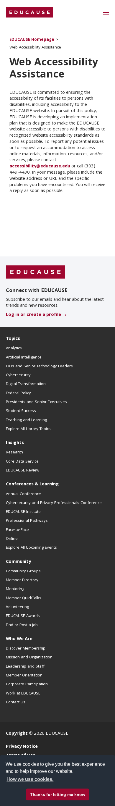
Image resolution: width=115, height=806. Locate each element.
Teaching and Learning (26, 420)
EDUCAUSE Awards (23, 616)
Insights (15, 443)
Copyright (17, 734)
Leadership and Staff (25, 666)
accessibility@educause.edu (39, 166)
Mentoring (15, 589)
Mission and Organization (29, 657)
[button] (106, 12)
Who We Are (19, 639)
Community (18, 562)
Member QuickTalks (23, 598)
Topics (13, 339)
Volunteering (17, 607)
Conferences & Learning (32, 484)
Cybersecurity (18, 375)
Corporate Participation (27, 684)
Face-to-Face (17, 530)
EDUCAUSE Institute (23, 512)
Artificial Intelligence (24, 357)
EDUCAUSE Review (22, 470)
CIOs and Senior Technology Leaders (39, 366)
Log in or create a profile (33, 315)
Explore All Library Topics (28, 429)
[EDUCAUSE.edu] (29, 12)
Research (14, 452)
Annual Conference (23, 494)
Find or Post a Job (22, 625)
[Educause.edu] (35, 272)
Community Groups (23, 571)
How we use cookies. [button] (29, 779)
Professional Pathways (27, 521)
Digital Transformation (26, 384)
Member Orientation (24, 675)
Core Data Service (22, 461)
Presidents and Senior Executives (36, 402)
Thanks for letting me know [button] (57, 794)
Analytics (14, 348)
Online (12, 539)
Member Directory (22, 580)
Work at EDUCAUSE (23, 693)
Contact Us (15, 702)
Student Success (21, 411)
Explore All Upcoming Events (31, 548)
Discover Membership (25, 648)
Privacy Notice (22, 747)
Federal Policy (18, 393)
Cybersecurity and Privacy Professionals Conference (54, 503)
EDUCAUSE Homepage (31, 40)
